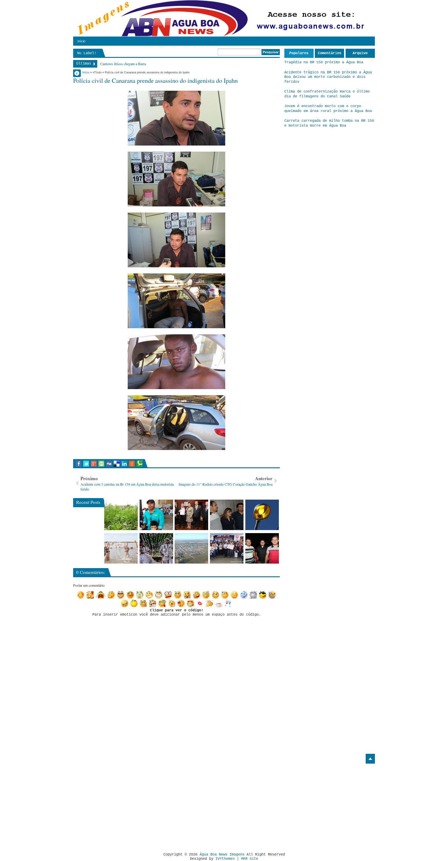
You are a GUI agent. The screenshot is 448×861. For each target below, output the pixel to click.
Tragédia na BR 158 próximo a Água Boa (323, 62)
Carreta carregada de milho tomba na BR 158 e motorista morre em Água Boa (329, 123)
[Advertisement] (124, 805)
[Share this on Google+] (94, 464)
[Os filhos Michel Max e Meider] (262, 548)
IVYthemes (225, 859)
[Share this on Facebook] (78, 464)
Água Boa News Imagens (222, 854)
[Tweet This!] (86, 464)
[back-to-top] (370, 759)
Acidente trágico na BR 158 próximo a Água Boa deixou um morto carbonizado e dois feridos (328, 77)
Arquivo (360, 53)
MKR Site (249, 859)
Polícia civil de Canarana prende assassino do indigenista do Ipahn (155, 80)
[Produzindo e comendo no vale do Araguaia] (121, 515)
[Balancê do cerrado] (156, 548)
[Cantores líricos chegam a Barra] (227, 515)
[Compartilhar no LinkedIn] (124, 464)
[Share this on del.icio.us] (116, 464)
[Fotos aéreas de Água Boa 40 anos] (191, 548)
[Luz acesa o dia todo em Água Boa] (262, 515)
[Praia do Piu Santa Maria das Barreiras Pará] (121, 548)
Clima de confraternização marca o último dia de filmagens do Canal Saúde (327, 94)
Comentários (329, 53)
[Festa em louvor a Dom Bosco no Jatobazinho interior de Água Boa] (156, 515)
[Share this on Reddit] (132, 464)
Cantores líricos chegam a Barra (123, 63)
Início (81, 41)
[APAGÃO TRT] (227, 548)
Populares (298, 53)
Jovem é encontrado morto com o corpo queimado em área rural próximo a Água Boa (328, 108)
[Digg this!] (109, 464)
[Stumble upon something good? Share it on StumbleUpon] (101, 464)
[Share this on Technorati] (139, 464)
